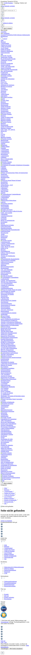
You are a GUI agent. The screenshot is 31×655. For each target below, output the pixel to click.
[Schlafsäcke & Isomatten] (8, 165)
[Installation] (4, 368)
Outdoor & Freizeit (9, 549)
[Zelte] (3, 99)
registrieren (6, 33)
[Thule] (3, 100)
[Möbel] (3, 146)
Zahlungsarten (26, 35)
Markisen (6, 546)
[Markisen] (4, 145)
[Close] (2, 652)
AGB (5, 573)
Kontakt (6, 594)
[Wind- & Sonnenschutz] (8, 172)
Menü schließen (8, 28)
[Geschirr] (4, 240)
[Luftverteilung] (5, 353)
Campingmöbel (8, 548)
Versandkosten (5, 622)
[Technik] (4, 417)
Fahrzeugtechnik (8, 557)
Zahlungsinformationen (10, 581)
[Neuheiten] (4, 476)
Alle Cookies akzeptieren (16, 648)
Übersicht (3, 35)
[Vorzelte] (4, 55)
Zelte (5, 545)
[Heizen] (3, 326)
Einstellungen (4, 648)
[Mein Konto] (2, 25)
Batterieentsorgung (9, 584)
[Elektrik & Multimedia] (7, 402)
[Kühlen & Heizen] (6, 356)
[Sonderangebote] (6, 477)
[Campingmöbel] (5, 163)
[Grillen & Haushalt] (6, 276)
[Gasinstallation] (5, 277)
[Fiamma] (4, 122)
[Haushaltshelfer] (6, 259)
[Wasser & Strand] (6, 180)
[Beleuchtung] (5, 200)
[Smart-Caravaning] (6, 399)
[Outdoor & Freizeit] (6, 209)
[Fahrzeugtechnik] (6, 474)
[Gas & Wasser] (5, 316)
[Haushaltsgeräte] (6, 229)
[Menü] (2, 8)
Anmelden (3, 32)
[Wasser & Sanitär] (6, 289)
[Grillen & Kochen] (6, 211)
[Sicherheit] (4, 403)
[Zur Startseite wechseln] (8, 6)
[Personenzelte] (5, 69)
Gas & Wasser (8, 552)
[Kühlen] (3, 317)
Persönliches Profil (11, 35)
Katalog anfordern (9, 597)
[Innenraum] (4, 411)
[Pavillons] (4, 97)
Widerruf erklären (9, 568)
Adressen (19, 35)
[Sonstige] (4, 139)
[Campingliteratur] (6, 194)
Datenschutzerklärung (10, 570)
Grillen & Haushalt (9, 551)
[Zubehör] (4, 75)
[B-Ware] (4, 479)
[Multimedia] (5, 386)
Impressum (7, 571)
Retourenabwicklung (10, 586)
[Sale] (2, 480)
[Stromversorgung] (6, 357)
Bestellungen (4, 36)
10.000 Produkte (8, 3)
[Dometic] (4, 114)
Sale (5, 559)
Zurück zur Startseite (6, 520)
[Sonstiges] (4, 203)
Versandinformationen (10, 583)
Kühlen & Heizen (9, 554)
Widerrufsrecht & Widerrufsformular (14, 567)
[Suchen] (2, 12)
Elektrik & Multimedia (10, 556)
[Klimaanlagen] (5, 337)
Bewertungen (7, 599)
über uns (6, 596)
